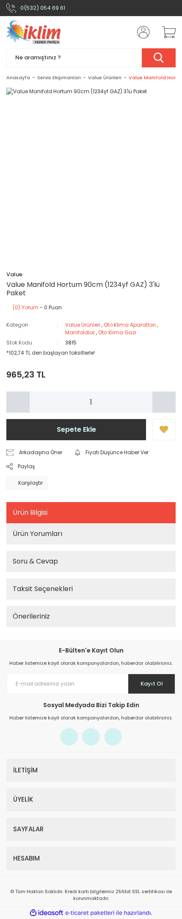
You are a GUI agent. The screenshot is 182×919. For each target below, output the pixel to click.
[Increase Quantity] (164, 402)
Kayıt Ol (152, 684)
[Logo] (33, 32)
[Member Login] (141, 32)
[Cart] (166, 32)
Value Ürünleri (82, 324)
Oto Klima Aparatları (130, 324)
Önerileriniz (31, 616)
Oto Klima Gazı (117, 332)
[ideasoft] (46, 913)
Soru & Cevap (35, 561)
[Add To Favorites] (164, 429)
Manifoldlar (80, 332)
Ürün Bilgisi (30, 512)
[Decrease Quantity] (18, 402)
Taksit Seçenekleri (43, 589)
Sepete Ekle (76, 429)
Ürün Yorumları (37, 534)
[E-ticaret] (90, 913)
